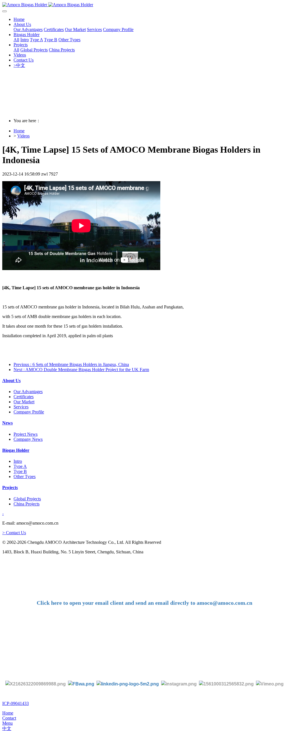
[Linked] (128, 683)
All (16, 39)
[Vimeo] (270, 683)
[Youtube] (227, 683)
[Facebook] (81, 683)
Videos (23, 135)
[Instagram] (179, 683)
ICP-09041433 (15, 703)
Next (81, 369)
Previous (71, 364)
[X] (35, 683)
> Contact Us (14, 532)
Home (19, 19)
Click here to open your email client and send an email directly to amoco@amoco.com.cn (144, 603)
